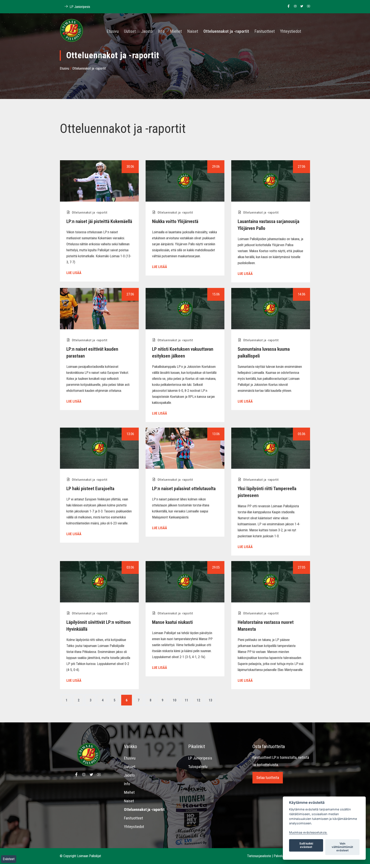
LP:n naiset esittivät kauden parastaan (92, 352)
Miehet (176, 31)
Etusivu (113, 31)
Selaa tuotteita (267, 777)
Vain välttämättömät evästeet (342, 847)
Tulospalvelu (197, 766)
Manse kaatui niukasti (172, 622)
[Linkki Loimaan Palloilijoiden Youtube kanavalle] (307, 6)
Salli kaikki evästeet (306, 845)
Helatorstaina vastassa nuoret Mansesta (266, 626)
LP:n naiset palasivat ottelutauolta (184, 488)
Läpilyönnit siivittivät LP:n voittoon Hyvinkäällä (98, 626)
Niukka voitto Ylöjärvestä (175, 221)
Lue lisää (73, 273)
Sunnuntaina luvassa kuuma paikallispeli (264, 352)
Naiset (192, 31)
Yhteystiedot (290, 31)
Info (161, 31)
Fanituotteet (264, 31)
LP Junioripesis (79, 7)
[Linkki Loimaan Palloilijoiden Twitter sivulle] (301, 6)
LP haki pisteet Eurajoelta (90, 488)
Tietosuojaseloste (259, 856)
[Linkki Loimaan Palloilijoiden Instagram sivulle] (294, 6)
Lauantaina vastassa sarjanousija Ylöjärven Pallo (268, 225)
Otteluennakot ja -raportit (226, 31)
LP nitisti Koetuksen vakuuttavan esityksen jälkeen (182, 352)
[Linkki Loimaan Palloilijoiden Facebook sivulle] (287, 6)
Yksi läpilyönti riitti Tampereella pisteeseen (267, 492)
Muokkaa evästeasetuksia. (308, 832)
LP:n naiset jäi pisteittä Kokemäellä (99, 221)
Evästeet (9, 859)
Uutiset (130, 31)
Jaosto (147, 31)
